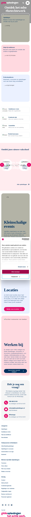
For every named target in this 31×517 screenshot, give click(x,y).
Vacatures (3, 463)
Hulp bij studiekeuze (6, 434)
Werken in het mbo (5, 471)
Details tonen (22, 266)
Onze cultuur (4, 466)
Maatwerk (3, 454)
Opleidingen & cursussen (7, 448)
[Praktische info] (15, 118)
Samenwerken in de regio (7, 451)
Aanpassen (14, 276)
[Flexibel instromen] (15, 135)
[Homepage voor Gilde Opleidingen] (9, 2)
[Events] (15, 110)
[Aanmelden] (15, 126)
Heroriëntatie (4, 437)
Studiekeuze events (5, 431)
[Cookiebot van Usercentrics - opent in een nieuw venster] (22, 239)
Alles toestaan (15, 271)
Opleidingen (4, 429)
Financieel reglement (6, 497)
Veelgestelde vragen (6, 491)
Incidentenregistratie (6, 485)
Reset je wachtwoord (6, 494)
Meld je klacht (4, 483)
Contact (3, 480)
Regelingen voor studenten (7, 488)
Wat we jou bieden (5, 468)
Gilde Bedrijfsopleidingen (7, 446)
